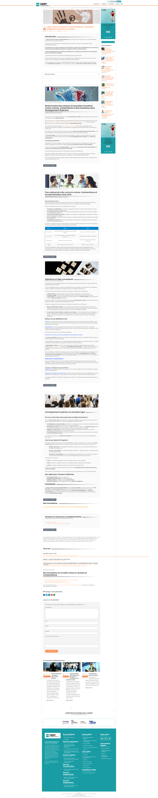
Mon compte (86, 765)
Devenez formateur (87, 761)
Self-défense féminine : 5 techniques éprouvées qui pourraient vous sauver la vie (107, 69)
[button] (98, 74)
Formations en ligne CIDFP (89, 773)
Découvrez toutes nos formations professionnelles (69, 585)
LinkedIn (49, 595)
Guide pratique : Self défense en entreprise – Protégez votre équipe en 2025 (107, 104)
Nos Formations (86, 743)
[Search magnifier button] (114, 42)
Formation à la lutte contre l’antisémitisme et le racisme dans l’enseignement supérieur (65, 507)
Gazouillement (47, 595)
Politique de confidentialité (104, 756)
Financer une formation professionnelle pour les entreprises (69, 746)
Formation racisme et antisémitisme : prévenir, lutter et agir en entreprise (61, 580)
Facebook (44, 595)
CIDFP (47, 31)
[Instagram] (105, 738)
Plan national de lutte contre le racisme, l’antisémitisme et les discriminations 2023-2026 (66, 122)
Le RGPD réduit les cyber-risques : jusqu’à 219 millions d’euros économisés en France (107, 60)
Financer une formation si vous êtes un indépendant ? (71, 778)
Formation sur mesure (88, 745)
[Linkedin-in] (101, 738)
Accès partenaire (87, 767)
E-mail (47, 626)
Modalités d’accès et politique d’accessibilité (90, 741)
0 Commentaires (63, 31)
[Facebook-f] (109, 738)
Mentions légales (105, 748)
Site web (47, 631)
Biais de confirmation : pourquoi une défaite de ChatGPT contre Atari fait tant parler (108, 50)
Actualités (111, 4)
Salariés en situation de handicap (88, 738)
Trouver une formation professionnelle (69, 762)
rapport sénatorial (57, 346)
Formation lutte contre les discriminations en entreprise (57, 582)
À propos (85, 759)
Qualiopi (103, 753)
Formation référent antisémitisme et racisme (55, 581)
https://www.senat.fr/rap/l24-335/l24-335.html (54, 560)
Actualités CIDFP (54, 31)
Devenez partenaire (87, 763)
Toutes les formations (69, 737)
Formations (96, 4)
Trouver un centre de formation (90, 747)
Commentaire (48, 607)
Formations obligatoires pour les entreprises (89, 757)
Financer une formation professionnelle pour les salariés (71, 759)
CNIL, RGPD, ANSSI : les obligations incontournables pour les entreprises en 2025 (107, 94)
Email (52, 595)
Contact (117, 4)
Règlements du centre (106, 758)
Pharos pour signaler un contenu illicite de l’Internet (58, 523)
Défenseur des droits (52, 522)
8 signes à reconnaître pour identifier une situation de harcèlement (72, 676)
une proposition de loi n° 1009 (69, 126)
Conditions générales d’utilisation (106, 751)
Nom (46, 621)
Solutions (104, 4)
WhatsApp (54, 595)
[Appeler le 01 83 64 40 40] (114, 1)
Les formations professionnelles (71, 749)
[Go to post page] (52, 667)
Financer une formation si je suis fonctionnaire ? (71, 770)
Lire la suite (50, 687)
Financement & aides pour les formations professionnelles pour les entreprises (71, 752)
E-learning (66, 739)
